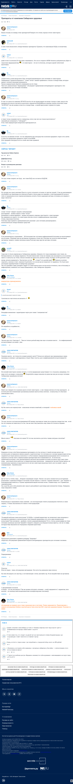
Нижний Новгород (7, 709)
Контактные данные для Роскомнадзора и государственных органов (21, 736)
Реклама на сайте (7, 720)
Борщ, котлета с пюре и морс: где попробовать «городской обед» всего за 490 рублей (34, 642)
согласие (3, 11)
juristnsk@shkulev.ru (46, 752)
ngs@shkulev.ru (23, 750)
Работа (13, 2)
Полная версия (6, 679)
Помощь (4, 729)
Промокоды (64, 2)
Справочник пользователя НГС (12, 683)
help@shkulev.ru (15, 753)
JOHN (3, 352)
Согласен (67, 11)
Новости (19, 2)
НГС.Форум (4, 15)
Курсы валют (55, 2)
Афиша (48, 2)
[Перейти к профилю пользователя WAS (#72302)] (3, 534)
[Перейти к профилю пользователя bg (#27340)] (3, 74)
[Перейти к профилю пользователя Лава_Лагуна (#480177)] (3, 277)
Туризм (42, 2)
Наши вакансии (6, 726)
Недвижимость (5, 2)
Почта (36, 2)
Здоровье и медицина (24, 15)
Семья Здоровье (13, 15)
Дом (31, 2)
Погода (26, 2)
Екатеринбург (6, 707)
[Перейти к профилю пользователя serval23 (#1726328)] (3, 250)
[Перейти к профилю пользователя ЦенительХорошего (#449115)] (3, 28)
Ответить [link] (3, 35)
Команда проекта (7, 723)
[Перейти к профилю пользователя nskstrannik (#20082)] (3, 42)
